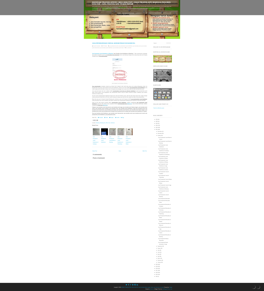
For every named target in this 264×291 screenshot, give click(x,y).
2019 (157, 266)
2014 (157, 276)
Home (119, 13)
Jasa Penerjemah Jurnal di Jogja (164, 185)
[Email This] (93, 120)
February (159, 260)
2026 (157, 119)
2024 (157, 123)
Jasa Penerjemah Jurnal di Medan (165, 179)
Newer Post (94, 150)
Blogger (170, 287)
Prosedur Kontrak (128, 13)
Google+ (112, 117)
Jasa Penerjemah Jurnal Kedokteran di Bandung (113, 43)
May (159, 254)
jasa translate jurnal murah (118, 47)
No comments (128, 47)
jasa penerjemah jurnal (113, 45)
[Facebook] (128, 285)
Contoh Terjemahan (155, 13)
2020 (157, 264)
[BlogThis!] (94, 120)
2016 (157, 272)
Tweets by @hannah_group (158, 108)
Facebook (101, 117)
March (159, 258)
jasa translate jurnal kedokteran (106, 47)
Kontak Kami (167, 13)
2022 (157, 127)
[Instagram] (135, 285)
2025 (157, 121)
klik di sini (129, 103)
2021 (157, 129)
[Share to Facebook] (97, 120)
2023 (157, 125)
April (159, 256)
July (159, 250)
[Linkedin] (137, 285)
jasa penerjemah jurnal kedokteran (125, 45)
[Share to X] (96, 120)
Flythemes (152, 289)
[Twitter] (126, 285)
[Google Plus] (130, 285)
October (159, 135)
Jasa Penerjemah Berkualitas (164, 198)
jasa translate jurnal (137, 45)
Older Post (145, 150)
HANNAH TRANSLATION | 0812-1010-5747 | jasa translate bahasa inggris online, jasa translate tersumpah (131, 3)
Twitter (106, 117)
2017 (157, 270)
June (159, 252)
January (159, 262)
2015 (157, 274)
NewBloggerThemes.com (167, 289)
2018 (157, 268)
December (160, 131)
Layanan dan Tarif (141, 13)
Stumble (117, 117)
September (160, 246)
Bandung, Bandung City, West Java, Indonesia (105, 122)
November (160, 133)
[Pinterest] (133, 285)
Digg (123, 117)
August (159, 248)
